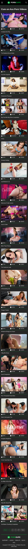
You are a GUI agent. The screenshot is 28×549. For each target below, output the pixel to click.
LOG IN (11, 540)
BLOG (23, 540)
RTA (14, 542)
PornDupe (13, 544)
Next (23, 530)
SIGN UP (17, 540)
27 (18, 530)
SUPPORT (5, 540)
